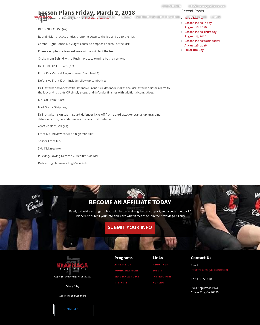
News (126, 17)
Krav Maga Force (126, 276)
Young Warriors (126, 270)
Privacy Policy (72, 286)
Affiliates (106, 17)
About (69, 17)
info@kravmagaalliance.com (207, 6)
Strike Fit (121, 282)
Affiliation (123, 264)
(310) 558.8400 (171, 6)
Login (216, 17)
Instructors (162, 276)
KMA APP (159, 282)
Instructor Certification (157, 17)
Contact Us (197, 17)
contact (72, 309)
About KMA (161, 264)
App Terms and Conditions (72, 295)
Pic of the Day (194, 50)
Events (88, 17)
